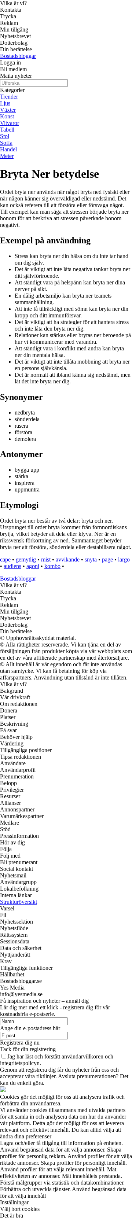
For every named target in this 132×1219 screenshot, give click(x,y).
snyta (91, 559)
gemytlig (26, 559)
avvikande (68, 559)
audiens (12, 566)
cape (5, 559)
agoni (32, 566)
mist (46, 559)
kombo (52, 566)
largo (124, 559)
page (107, 559)
